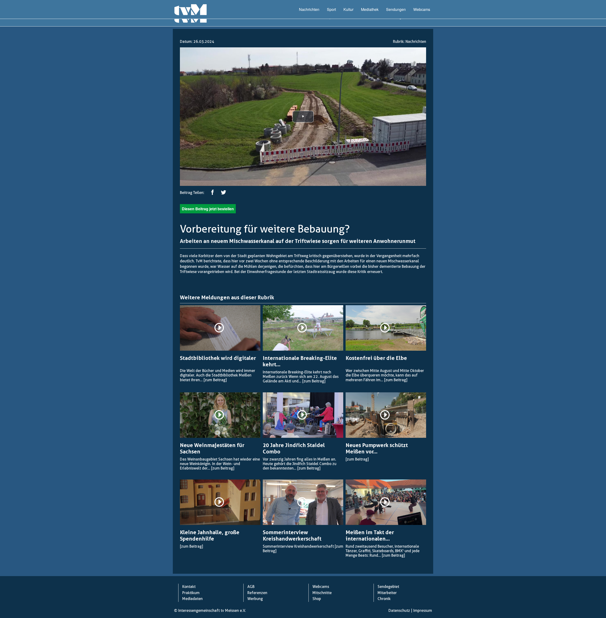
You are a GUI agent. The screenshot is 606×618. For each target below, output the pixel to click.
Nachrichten (309, 9)
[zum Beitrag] (215, 380)
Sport (331, 9)
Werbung (255, 598)
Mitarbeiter (387, 593)
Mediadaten (192, 598)
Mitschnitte (322, 593)
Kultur (348, 9)
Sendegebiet (388, 586)
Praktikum (191, 593)
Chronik (384, 598)
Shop (316, 598)
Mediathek (370, 9)
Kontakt (189, 586)
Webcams (421, 9)
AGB (250, 586)
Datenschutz (399, 610)
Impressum (422, 610)
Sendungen (396, 9)
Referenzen (257, 593)
